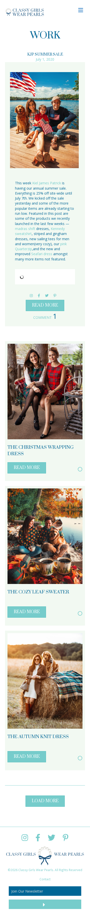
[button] (45, 801)
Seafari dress (41, 253)
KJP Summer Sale (45, 54)
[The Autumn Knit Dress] (45, 680)
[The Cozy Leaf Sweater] (45, 535)
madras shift (25, 228)
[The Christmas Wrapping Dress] (45, 391)
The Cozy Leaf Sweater (38, 592)
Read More (45, 305)
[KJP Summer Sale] (44, 120)
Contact (45, 879)
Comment (45, 317)
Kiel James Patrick (46, 183)
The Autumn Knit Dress (38, 737)
